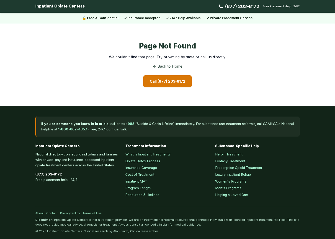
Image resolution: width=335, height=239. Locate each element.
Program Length (138, 188)
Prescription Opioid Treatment (238, 167)
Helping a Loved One (231, 195)
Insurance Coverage (141, 167)
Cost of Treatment (139, 174)
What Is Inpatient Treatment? (147, 154)
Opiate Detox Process (142, 161)
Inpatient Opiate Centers (60, 6)
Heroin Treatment (228, 154)
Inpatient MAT (136, 181)
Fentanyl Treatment (230, 161)
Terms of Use (92, 213)
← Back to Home (167, 66)
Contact (52, 213)
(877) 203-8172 (262, 6)
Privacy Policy (70, 213)
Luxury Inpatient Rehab (233, 174)
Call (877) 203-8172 (167, 81)
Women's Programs (230, 181)
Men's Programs (228, 188)
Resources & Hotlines (142, 195)
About (39, 213)
